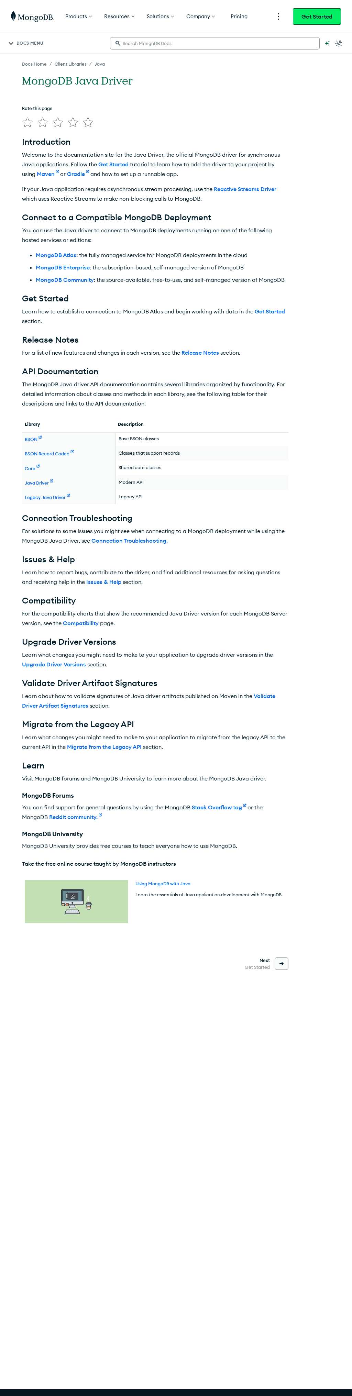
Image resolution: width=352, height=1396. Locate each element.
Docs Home (34, 64)
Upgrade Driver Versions (54, 664)
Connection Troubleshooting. (129, 540)
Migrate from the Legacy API (104, 746)
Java (100, 64)
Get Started (316, 16)
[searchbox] (215, 43)
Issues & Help (103, 581)
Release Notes (200, 352)
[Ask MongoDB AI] (327, 43)
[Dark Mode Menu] (339, 43)
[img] (27, 122)
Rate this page (37, 108)
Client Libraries (71, 64)
